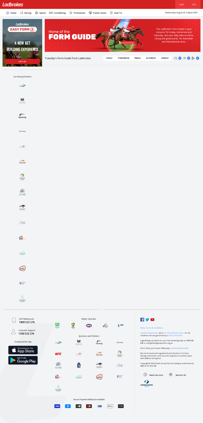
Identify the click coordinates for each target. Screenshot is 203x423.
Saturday (151, 58)
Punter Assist (99, 12)
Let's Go (22, 61)
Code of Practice (175, 335)
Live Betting (60, 12)
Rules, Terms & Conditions (151, 328)
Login (181, 4)
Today (109, 58)
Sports (42, 12)
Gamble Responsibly (149, 333)
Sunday (165, 58)
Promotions (79, 12)
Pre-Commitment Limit (173, 333)
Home (13, 12)
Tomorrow (123, 58)
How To (118, 12)
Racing (27, 12)
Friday (137, 58)
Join (194, 4)
